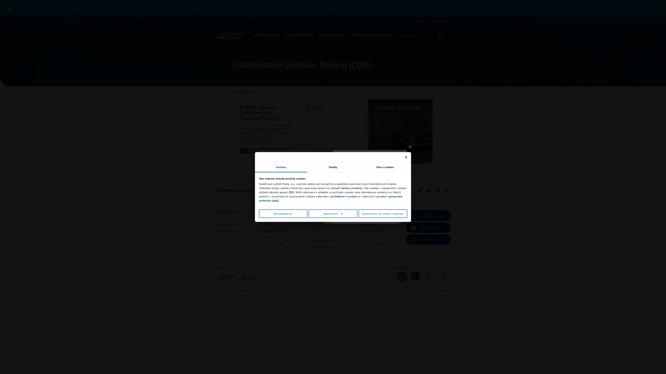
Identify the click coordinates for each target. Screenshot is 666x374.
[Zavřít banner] (406, 157)
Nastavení (331, 213)
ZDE (291, 192)
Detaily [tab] (333, 167)
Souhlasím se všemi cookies (383, 213)
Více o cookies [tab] (385, 167)
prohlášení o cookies (344, 196)
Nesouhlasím (283, 213)
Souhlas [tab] (281, 167)
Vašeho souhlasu (351, 188)
